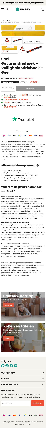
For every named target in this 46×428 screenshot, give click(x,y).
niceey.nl (4, 20)
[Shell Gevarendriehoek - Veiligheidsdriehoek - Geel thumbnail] (9, 49)
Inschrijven (37, 403)
